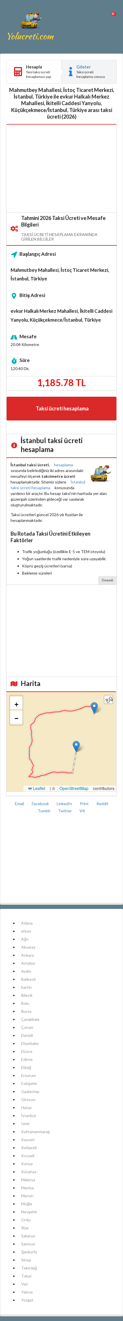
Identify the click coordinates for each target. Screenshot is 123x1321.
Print (85, 803)
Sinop (26, 1259)
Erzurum (28, 1075)
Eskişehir (29, 1083)
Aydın (26, 971)
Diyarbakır (30, 1043)
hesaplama (63, 464)
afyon (26, 931)
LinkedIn (65, 803)
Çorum (27, 1027)
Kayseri (28, 1139)
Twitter (65, 810)
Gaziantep (30, 1091)
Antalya (28, 963)
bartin (26, 987)
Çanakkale (30, 1019)
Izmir (25, 1123)
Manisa (27, 1187)
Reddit (102, 803)
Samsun (28, 1243)
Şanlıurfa (29, 1251)
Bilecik (27, 995)
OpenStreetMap (73, 788)
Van (24, 1283)
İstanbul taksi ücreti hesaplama (48, 484)
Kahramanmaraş (35, 1131)
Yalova (27, 1291)
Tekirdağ (29, 1267)
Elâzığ (26, 1067)
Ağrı (25, 939)
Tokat (26, 1275)
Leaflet (38, 788)
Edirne (27, 1059)
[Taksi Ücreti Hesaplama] (30, 26)
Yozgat (27, 1300)
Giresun (28, 1099)
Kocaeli (27, 1155)
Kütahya (28, 1171)
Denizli (27, 1035)
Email (20, 803)
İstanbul (28, 1115)
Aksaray (28, 947)
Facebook (41, 803)
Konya (27, 1163)
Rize (25, 1227)
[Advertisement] (61, 169)
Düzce (26, 1051)
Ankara (27, 955)
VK (82, 810)
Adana (27, 923)
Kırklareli (29, 1147)
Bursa (26, 1011)
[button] (94, 708)
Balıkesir (28, 979)
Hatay (26, 1107)
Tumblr (44, 810)
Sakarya (28, 1235)
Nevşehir (29, 1211)
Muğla (26, 1203)
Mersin (27, 1195)
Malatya (28, 1179)
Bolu (25, 1003)
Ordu (26, 1219)
